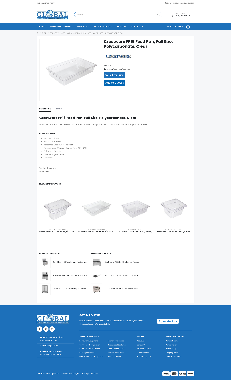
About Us (121, 26)
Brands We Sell (143, 352)
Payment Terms (172, 341)
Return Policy (171, 348)
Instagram (52, 329)
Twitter (46, 329)
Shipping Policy (172, 352)
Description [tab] (45, 109)
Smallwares (83, 26)
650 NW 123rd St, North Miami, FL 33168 (180, 3)
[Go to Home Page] (37, 33)
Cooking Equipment (87, 352)
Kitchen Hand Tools (116, 352)
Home (42, 26)
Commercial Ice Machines (89, 348)
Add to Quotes (114, 82)
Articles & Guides (144, 348)
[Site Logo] (52, 15)
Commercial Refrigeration (89, 345)
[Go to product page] (57, 208)
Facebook (39, 329)
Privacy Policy (171, 345)
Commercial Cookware (117, 345)
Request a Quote (175, 26)
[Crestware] (118, 56)
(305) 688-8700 (52, 346)
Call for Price (116, 75)
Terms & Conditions (173, 356)
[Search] (158, 14)
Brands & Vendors (103, 26)
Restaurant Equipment (61, 26)
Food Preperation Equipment (91, 356)
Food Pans (117, 69)
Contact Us (137, 26)
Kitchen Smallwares (116, 341)
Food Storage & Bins (116, 348)
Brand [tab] (59, 109)
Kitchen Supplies (115, 356)
